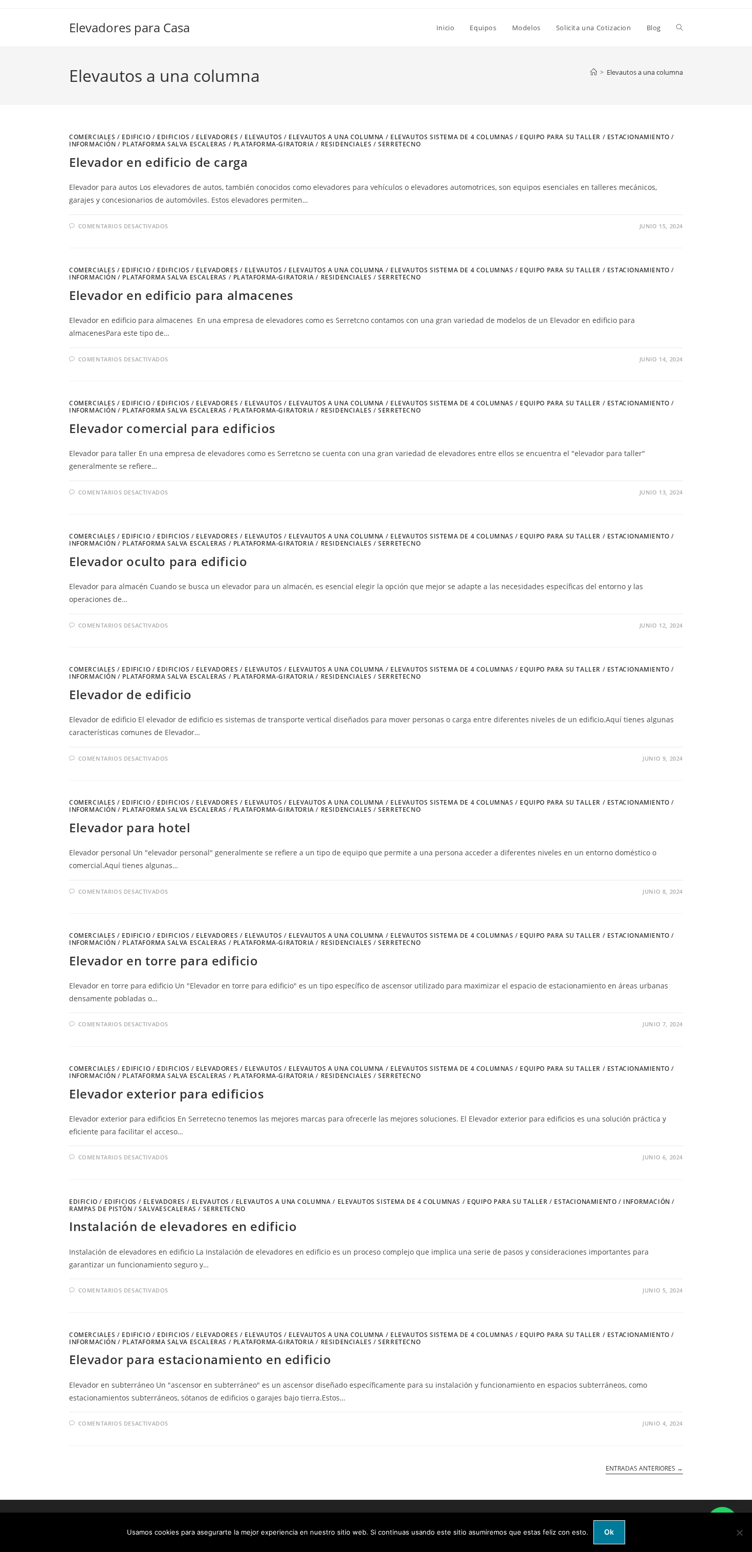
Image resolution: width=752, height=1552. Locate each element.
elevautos (263, 137)
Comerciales (92, 137)
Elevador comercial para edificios (172, 428)
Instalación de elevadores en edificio (183, 1226)
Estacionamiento (638, 137)
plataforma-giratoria (273, 144)
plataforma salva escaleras (174, 144)
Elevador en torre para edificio (163, 960)
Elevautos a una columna (645, 72)
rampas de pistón (100, 1208)
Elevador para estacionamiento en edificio (200, 1359)
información (92, 144)
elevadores (217, 137)
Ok (609, 1531)
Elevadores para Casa (129, 27)
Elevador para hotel (129, 827)
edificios (173, 137)
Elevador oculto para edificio (158, 561)
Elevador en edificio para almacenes (181, 295)
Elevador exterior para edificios (166, 1093)
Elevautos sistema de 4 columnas (452, 137)
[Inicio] (593, 72)
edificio (136, 137)
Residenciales (346, 144)
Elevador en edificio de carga (158, 162)
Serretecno (399, 144)
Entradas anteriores (644, 1469)
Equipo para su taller (560, 137)
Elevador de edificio (130, 694)
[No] (739, 1532)
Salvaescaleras (167, 1208)
